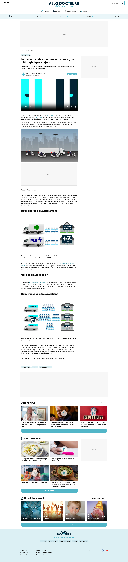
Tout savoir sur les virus (31, 519)
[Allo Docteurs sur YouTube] (8, 2)
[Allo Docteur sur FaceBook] (5, 2)
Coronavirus (43, 50)
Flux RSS (22, 557)
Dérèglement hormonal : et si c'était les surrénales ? (96, 517)
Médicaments (34, 50)
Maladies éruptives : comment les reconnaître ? (73, 517)
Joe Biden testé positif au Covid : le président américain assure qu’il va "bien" (63, 425)
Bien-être (63, 16)
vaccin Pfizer (38, 117)
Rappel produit (53, 541)
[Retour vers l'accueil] (64, 4)
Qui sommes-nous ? (25, 550)
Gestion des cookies (42, 550)
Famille (88, 16)
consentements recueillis (37, 282)
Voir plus (64, 431)
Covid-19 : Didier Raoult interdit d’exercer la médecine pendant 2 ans (34, 425)
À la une (14, 16)
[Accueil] (64, 534)
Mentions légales (25, 552)
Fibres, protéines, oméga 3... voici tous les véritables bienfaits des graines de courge (64, 484)
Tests (85, 11)
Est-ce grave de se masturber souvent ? (62, 460)
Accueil (22, 50)
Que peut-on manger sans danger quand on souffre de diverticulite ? (34, 461)
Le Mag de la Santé (45, 367)
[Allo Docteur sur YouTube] (107, 550)
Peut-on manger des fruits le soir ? (34, 483)
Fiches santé (71, 11)
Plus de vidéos (32, 438)
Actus (57, 11)
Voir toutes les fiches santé (64, 525)
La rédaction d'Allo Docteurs (38, 73)
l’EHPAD (50, 115)
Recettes (43, 541)
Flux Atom (39, 557)
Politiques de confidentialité (44, 552)
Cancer (75, 541)
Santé (38, 16)
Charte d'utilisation (25, 555)
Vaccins (34, 367)
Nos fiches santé (34, 498)
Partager (73, 74)
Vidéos (46, 11)
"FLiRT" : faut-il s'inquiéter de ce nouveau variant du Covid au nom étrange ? (93, 425)
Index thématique (41, 555)
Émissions (115, 16)
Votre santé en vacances (49, 518)
